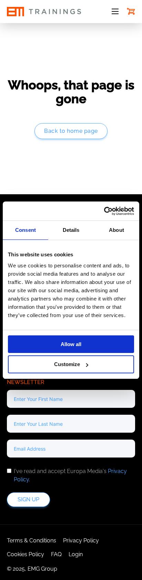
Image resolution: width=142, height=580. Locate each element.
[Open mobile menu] (115, 11)
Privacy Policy (81, 540)
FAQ (56, 554)
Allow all (71, 344)
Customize (67, 364)
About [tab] (116, 230)
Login (76, 554)
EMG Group (42, 569)
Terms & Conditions (31, 540)
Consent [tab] (25, 230)
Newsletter (25, 382)
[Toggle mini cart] (131, 11)
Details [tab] (71, 230)
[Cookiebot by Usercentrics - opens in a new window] (104, 211)
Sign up (28, 499)
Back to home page (71, 131)
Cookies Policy (25, 554)
